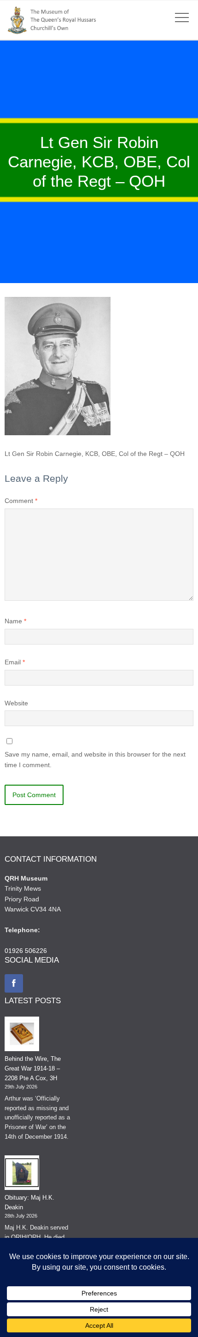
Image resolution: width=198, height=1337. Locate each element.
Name (15, 621)
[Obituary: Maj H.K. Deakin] (22, 1174)
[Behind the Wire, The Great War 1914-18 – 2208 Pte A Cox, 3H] (22, 1035)
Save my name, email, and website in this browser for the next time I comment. (95, 759)
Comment (21, 500)
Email (15, 662)
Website (16, 703)
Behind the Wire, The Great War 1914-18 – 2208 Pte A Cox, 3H (33, 1068)
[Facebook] (14, 983)
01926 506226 (26, 950)
